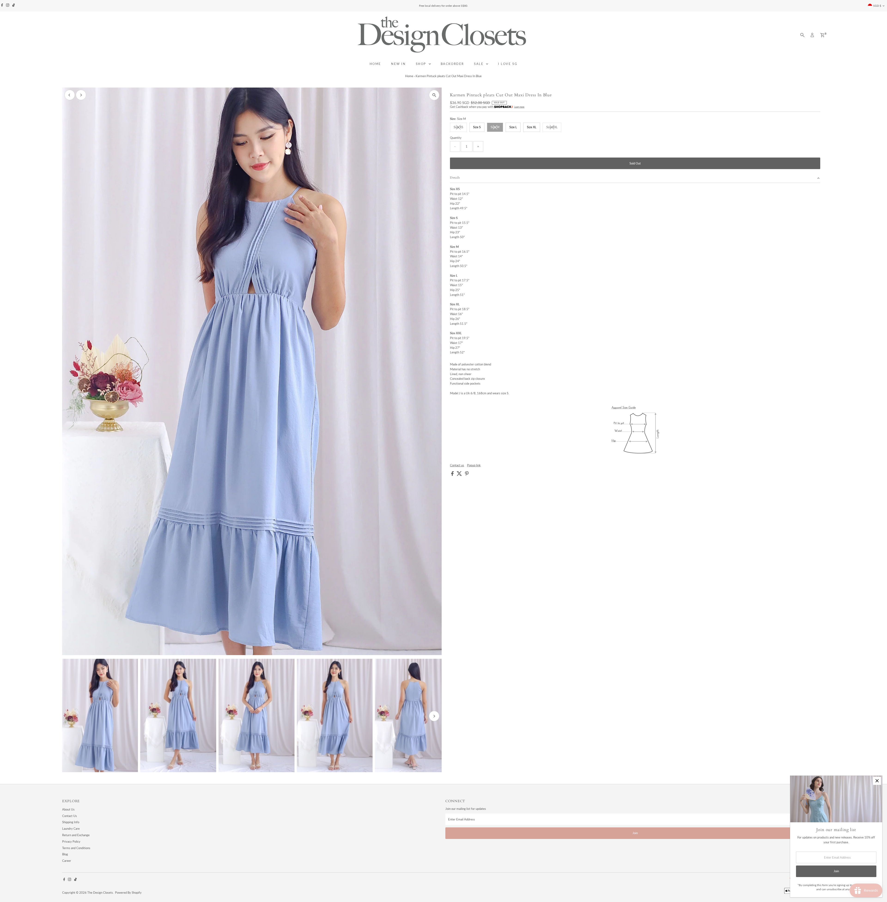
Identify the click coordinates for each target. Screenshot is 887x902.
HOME (375, 64)
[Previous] (69, 95)
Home (409, 76)
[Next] (81, 95)
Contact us (457, 465)
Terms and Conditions (76, 848)
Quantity (456, 138)
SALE (479, 64)
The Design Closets (100, 892)
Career (66, 861)
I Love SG (507, 64)
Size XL (531, 127)
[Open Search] (802, 35)
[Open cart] (822, 35)
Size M (497, 127)
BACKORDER (452, 64)
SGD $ (877, 5)
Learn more (519, 107)
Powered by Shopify (128, 892)
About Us (68, 809)
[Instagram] (7, 5)
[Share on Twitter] (460, 475)
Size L (513, 127)
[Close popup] (877, 781)
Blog (65, 854)
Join (635, 833)
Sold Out (635, 163)
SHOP (422, 64)
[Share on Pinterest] (467, 475)
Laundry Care (71, 828)
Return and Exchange (76, 835)
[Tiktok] (13, 5)
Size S (477, 127)
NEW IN (398, 64)
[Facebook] (2, 5)
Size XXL (553, 127)
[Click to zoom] (434, 95)
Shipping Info (70, 822)
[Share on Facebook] (452, 475)
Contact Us (69, 816)
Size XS (460, 127)
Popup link (474, 465)
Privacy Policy (71, 841)
